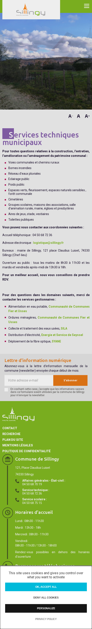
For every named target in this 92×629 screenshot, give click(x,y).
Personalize (46, 608)
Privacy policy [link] (46, 619)
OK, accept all (46, 586)
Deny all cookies (46, 597)
